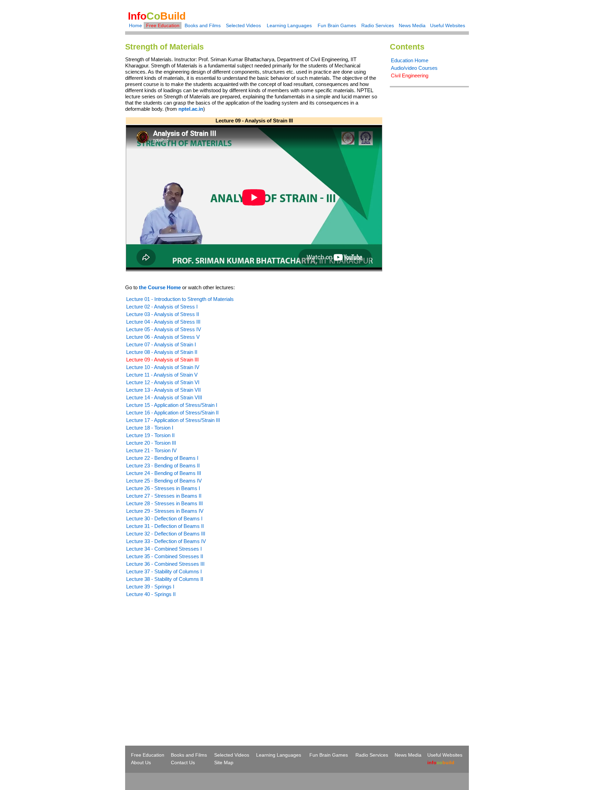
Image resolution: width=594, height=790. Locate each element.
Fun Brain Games (337, 25)
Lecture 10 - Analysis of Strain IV (162, 367)
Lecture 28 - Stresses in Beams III (164, 503)
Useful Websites (447, 25)
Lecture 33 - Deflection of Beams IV (166, 541)
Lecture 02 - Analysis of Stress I (162, 307)
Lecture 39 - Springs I (150, 586)
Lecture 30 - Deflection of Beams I (164, 518)
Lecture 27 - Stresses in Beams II (163, 496)
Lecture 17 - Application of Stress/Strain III (173, 420)
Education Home (409, 60)
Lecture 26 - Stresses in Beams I (163, 488)
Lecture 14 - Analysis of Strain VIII (164, 397)
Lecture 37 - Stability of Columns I (164, 571)
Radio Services (377, 25)
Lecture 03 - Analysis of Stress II (162, 314)
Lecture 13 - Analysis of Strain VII (163, 390)
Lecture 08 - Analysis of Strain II (161, 352)
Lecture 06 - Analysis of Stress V (163, 337)
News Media (412, 25)
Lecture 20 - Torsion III (151, 443)
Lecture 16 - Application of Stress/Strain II (172, 412)
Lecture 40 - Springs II (151, 594)
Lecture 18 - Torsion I (149, 428)
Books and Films (203, 25)
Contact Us (183, 762)
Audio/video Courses (414, 68)
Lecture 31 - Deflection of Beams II (165, 526)
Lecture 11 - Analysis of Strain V (162, 375)
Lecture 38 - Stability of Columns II (164, 579)
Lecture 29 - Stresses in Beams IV (165, 511)
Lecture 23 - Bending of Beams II (163, 465)
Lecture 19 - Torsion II (150, 435)
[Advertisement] (183, 659)
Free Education (162, 25)
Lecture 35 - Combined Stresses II (164, 556)
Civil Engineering (409, 75)
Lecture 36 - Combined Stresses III (165, 564)
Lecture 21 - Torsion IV (151, 450)
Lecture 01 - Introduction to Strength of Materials (180, 299)
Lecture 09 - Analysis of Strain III (162, 359)
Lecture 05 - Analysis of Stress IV (163, 329)
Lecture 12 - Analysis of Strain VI (162, 382)
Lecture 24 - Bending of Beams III (163, 473)
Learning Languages (289, 25)
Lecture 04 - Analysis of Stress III (163, 322)
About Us (141, 762)
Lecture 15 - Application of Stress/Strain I (171, 405)
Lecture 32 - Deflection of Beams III (165, 534)
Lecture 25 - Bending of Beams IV (164, 481)
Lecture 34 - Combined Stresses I (164, 549)
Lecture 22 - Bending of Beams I (162, 458)
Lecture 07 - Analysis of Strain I (161, 344)
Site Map (223, 762)
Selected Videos (243, 25)
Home (135, 25)
